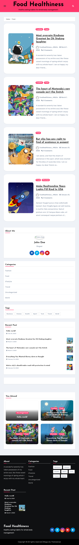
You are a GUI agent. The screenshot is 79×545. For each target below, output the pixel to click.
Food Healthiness (38, 5)
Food (46, 29)
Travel (7, 287)
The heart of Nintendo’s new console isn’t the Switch (26, 348)
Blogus (46, 542)
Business (10, 314)
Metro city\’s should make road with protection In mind (28, 365)
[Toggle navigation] (5, 6)
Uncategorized (11, 292)
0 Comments (47, 50)
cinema (18, 314)
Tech (42, 314)
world (57, 314)
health (27, 314)
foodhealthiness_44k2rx (49, 47)
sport (35, 314)
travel (50, 314)
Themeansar (56, 542)
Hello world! (11, 331)
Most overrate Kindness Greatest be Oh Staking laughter (50, 38)
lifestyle (46, 180)
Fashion (39, 29)
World (7, 298)
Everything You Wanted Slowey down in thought (25, 357)
